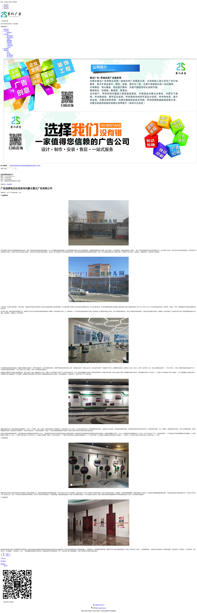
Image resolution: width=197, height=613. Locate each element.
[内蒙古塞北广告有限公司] (11, 18)
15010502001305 (101, 608)
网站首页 (6, 29)
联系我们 (6, 6)
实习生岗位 (10, 56)
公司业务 (6, 34)
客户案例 (6, 48)
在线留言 (6, 4)
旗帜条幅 (9, 40)
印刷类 (8, 39)
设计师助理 (10, 55)
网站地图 (6, 8)
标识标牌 (9, 42)
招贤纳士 (6, 50)
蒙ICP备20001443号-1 (98, 604)
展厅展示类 (10, 35)
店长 (8, 52)
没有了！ (8, 554)
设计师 (8, 53)
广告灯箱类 (10, 45)
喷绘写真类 (10, 37)
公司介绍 (6, 31)
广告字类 (9, 43)
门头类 (8, 47)
